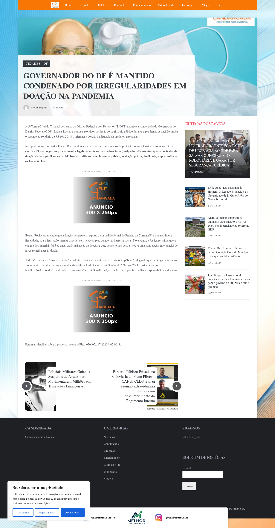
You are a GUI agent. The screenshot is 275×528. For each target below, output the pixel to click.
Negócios (85, 5)
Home (68, 5)
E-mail (186, 468)
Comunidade (111, 444)
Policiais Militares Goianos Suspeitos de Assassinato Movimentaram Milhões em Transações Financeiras (69, 379)
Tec (106, 471)
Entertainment (112, 457)
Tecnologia (188, 5)
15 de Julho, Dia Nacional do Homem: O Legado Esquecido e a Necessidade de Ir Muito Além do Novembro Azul (228, 193)
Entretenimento (142, 5)
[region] (48, 501)
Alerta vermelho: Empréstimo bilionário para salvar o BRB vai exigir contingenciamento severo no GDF (228, 223)
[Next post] (176, 386)
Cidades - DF (37, 63)
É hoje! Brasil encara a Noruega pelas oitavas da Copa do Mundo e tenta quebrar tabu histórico (228, 252)
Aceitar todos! (72, 512)
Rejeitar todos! (47, 512)
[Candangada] (55, 5)
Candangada (40, 107)
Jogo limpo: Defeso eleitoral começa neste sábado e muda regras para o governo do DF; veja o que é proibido (229, 281)
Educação (120, 5)
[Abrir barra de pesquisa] (220, 5)
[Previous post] (26, 386)
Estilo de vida (166, 5)
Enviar (189, 486)
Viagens (207, 5)
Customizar (23, 512)
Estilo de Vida (112, 464)
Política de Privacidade (232, 508)
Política (102, 5)
